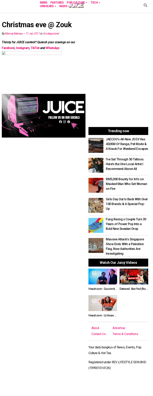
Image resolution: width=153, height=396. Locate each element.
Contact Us (98, 334)
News (43, 2)
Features (57, 2)
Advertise (119, 328)
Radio (63, 6)
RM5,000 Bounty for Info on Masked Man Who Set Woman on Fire (126, 184)
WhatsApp (52, 48)
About (95, 328)
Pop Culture (76, 2)
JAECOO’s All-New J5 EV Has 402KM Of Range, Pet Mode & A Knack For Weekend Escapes (127, 144)
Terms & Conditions (125, 334)
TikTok (35, 48)
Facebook (8, 48)
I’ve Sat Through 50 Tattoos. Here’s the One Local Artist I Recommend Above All (125, 164)
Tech (94, 2)
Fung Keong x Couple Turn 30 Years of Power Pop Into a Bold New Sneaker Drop (126, 224)
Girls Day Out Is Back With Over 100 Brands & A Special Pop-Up (127, 204)
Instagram (22, 48)
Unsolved (47, 6)
